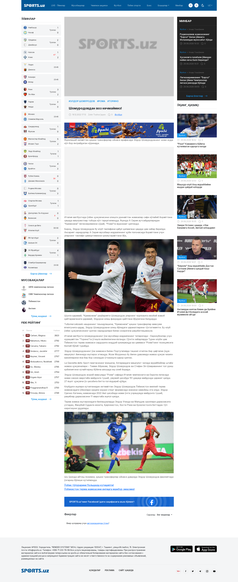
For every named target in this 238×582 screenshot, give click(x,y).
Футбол (117, 5)
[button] (196, 5)
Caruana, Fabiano (36, 346)
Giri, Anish (32, 372)
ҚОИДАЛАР (94, 570)
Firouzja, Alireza (35, 393)
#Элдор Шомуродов (82, 101)
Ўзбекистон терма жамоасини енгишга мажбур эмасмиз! (99, 489)
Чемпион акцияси (99, 5)
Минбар (179, 5)
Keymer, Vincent (35, 356)
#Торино (113, 101)
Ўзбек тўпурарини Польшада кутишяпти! (89, 485)
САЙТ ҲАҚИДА (126, 570)
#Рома (101, 101)
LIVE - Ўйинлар (58, 5)
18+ (178, 571)
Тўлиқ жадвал (39, 316)
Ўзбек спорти (134, 5)
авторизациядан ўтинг (98, 523)
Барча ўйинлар (39, 273)
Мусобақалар (78, 5)
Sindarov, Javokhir (36, 351)
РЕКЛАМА (109, 570)
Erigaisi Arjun (34, 377)
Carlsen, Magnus (35, 335)
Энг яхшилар (164, 515)
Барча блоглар (194, 96)
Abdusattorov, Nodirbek (39, 361)
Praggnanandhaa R (37, 388)
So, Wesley (33, 367)
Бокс (149, 5)
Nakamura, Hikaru (36, 341)
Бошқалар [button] (162, 5)
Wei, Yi (31, 382)
